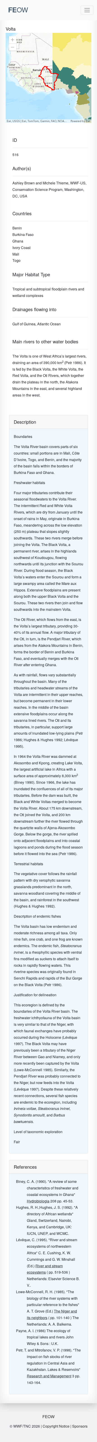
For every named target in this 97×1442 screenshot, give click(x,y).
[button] (12, 39)
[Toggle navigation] (87, 10)
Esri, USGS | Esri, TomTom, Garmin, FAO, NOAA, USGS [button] (38, 121)
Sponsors (80, 1426)
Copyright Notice (56, 1426)
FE (18, 9)
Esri (88, 121)
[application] (48, 78)
